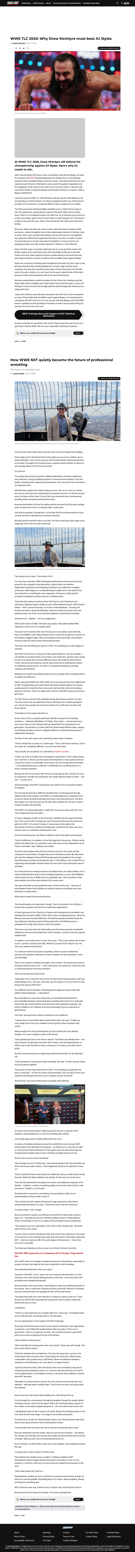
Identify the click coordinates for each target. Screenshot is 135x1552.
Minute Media (15, 1546)
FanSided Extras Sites (91, 3)
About (48, 3)
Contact (66, 1532)
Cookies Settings (70, 1540)
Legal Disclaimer (114, 1536)
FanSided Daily (113, 1532)
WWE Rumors (38, 3)
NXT (23, 1515)
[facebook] (121, 3)
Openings (47, 1532)
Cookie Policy (91, 1536)
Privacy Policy (48, 1536)
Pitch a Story (19, 1536)
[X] (117, 3)
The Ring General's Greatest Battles (67, 3)
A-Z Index (47, 1540)
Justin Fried (18, 374)
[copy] (27, 48)
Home (17, 341)
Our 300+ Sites (92, 1532)
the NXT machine (61, 751)
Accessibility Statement (24, 1540)
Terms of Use (68, 1536)
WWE (31, 178)
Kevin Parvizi (19, 43)
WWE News (26, 3)
